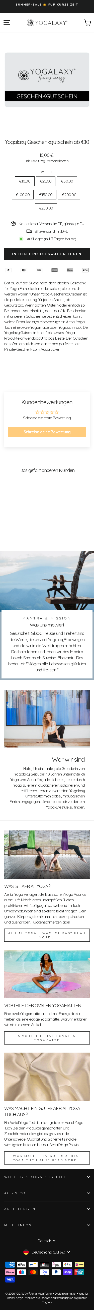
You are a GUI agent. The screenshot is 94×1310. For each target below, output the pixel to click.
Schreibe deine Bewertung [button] (47, 431)
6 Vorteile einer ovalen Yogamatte (47, 1038)
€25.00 (45, 181)
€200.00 (69, 194)
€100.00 (23, 194)
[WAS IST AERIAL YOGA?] (47, 854)
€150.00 (46, 194)
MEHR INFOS (18, 1225)
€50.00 (67, 181)
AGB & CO (15, 1193)
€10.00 (24, 181)
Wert (47, 172)
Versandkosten (57, 161)
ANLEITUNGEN (20, 1209)
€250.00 (46, 208)
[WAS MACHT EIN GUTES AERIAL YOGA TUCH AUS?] (47, 1077)
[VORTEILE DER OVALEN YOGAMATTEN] (47, 974)
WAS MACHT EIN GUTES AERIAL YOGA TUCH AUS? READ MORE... (47, 1158)
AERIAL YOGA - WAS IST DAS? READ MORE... (47, 935)
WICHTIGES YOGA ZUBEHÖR (35, 1177)
